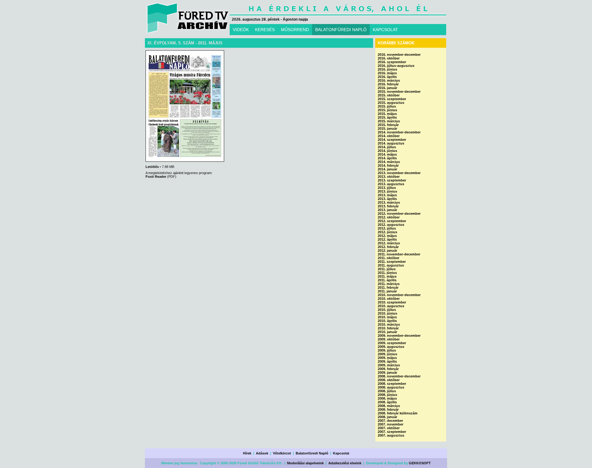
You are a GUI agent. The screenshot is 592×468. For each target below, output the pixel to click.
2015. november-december (399, 91)
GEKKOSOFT (420, 463)
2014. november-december (399, 132)
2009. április (387, 361)
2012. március (389, 243)
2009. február (388, 369)
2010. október (389, 298)
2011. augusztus (391, 265)
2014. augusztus (391, 143)
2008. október (389, 380)
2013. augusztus (391, 184)
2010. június (387, 313)
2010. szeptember (392, 302)
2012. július (387, 228)
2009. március (389, 365)
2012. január (387, 250)
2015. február (388, 125)
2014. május (387, 154)
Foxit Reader (156, 176)
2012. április (387, 239)
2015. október (389, 95)
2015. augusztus (391, 102)
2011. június (387, 273)
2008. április (387, 402)
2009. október (389, 339)
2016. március (389, 80)
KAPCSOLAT (385, 29)
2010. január (387, 332)
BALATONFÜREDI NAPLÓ (341, 29)
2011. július (387, 269)
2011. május (387, 276)
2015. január (387, 128)
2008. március (389, 406)
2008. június (387, 395)
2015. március (389, 121)
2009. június (387, 354)
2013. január (387, 210)
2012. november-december (399, 213)
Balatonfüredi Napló (312, 453)
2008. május (387, 398)
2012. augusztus (391, 224)
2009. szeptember (392, 343)
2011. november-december (399, 254)
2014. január (387, 169)
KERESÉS (265, 29)
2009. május (387, 358)
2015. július (387, 106)
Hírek (247, 453)
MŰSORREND (295, 29)
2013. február (388, 206)
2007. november (390, 424)
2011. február (388, 287)
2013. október (389, 176)
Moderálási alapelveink (305, 463)
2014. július (387, 147)
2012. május (387, 236)
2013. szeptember (392, 180)
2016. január (387, 88)
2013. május (387, 195)
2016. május (387, 73)
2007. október (389, 428)
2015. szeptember (392, 99)
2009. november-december (399, 335)
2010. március (389, 324)
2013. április (387, 199)
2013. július (387, 187)
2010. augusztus (391, 306)
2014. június (387, 151)
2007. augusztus (391, 435)
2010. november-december (399, 295)
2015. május (387, 114)
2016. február (388, 84)
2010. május (387, 317)
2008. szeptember (392, 383)
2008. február (388, 409)
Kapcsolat (341, 453)
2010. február (388, 328)
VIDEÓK (241, 29)
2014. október (389, 136)
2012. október (389, 217)
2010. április (387, 321)
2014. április (387, 158)
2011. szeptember (392, 261)
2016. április (387, 77)
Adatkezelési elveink (344, 463)
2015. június (387, 110)
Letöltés (152, 167)
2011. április (387, 280)
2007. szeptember (392, 431)
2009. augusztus (391, 346)
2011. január (387, 291)
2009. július (387, 350)
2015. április (387, 117)
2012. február (388, 247)
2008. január (387, 417)
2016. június (387, 69)
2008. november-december (399, 376)
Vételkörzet (282, 453)
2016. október (389, 58)
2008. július (387, 391)
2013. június (387, 191)
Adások (262, 453)
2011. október (388, 258)
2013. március (389, 202)
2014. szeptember (392, 139)
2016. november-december (399, 54)
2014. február (388, 165)
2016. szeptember (392, 62)
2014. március (389, 162)
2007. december (390, 420)
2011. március (389, 284)
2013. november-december (399, 173)
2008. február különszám (397, 413)
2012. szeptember (392, 221)
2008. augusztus (391, 387)
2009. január (387, 372)
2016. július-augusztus (396, 65)
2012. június (387, 232)
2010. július (387, 309)
